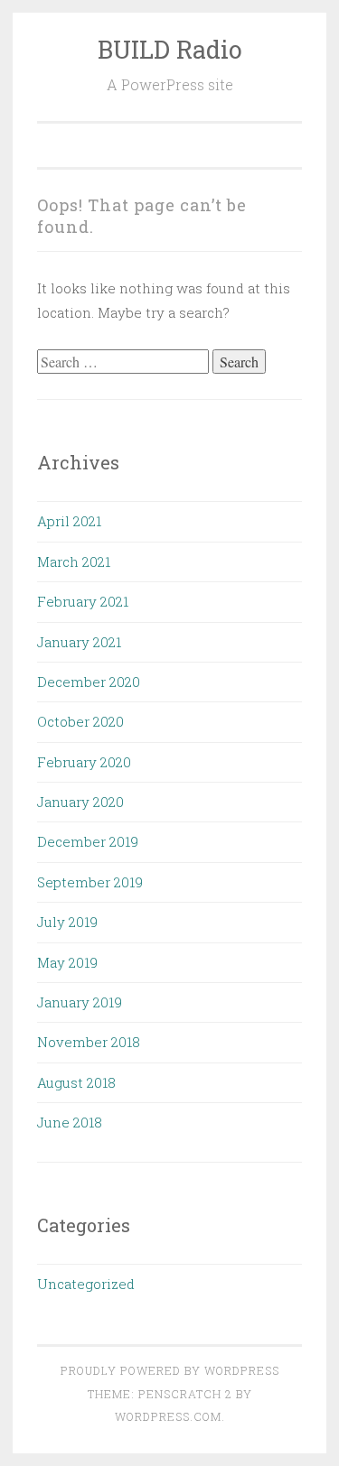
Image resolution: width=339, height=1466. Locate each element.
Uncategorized (86, 1284)
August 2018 (76, 1082)
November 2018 (88, 1042)
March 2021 (73, 561)
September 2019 (90, 882)
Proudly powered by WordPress (170, 1370)
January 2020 (80, 802)
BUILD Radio (170, 49)
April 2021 (69, 521)
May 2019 (67, 962)
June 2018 (69, 1122)
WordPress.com (168, 1416)
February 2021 (82, 601)
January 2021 (79, 642)
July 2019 (67, 922)
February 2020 (84, 762)
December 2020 (88, 682)
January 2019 (79, 1002)
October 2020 (80, 721)
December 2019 (87, 841)
